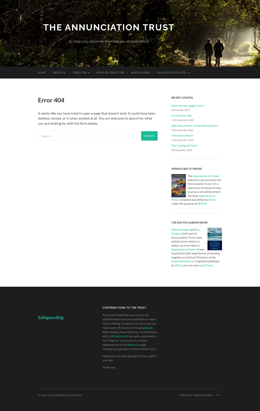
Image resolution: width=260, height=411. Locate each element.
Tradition (80, 72)
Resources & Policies (171, 72)
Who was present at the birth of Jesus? (194, 125)
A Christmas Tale (181, 115)
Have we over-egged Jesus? (187, 105)
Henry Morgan (180, 229)
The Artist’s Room (182, 135)
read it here (206, 265)
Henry (212, 199)
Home (42, 72)
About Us (59, 72)
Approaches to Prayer (206, 176)
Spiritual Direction (110, 72)
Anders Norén (203, 395)
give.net (148, 327)
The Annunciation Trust (109, 27)
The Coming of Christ (184, 145)
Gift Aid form (118, 336)
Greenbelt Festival (182, 261)
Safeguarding (50, 317)
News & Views (140, 72)
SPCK (178, 265)
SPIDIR (202, 203)
